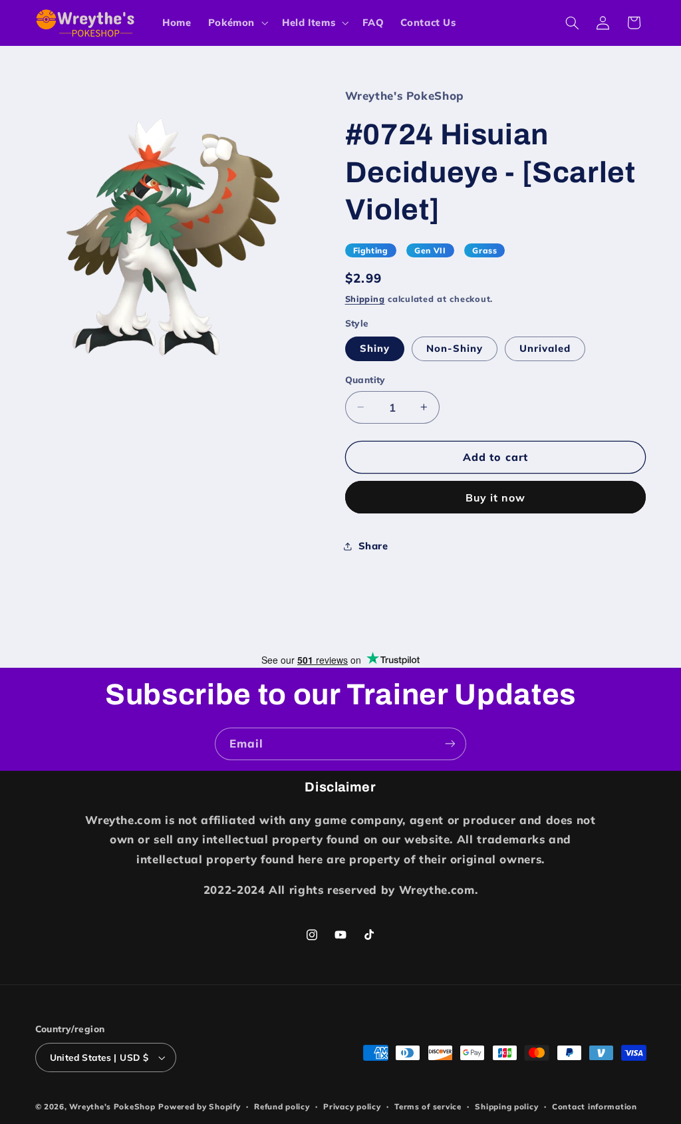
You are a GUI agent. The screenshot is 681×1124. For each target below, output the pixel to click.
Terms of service (428, 1106)
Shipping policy (506, 1106)
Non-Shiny (454, 348)
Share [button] (373, 545)
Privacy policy (351, 1106)
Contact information (594, 1106)
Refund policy (282, 1106)
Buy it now (496, 497)
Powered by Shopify (199, 1106)
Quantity (365, 379)
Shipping (365, 298)
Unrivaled (545, 348)
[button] (236, 22)
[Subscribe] (450, 744)
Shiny (375, 348)
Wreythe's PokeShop (112, 1106)
